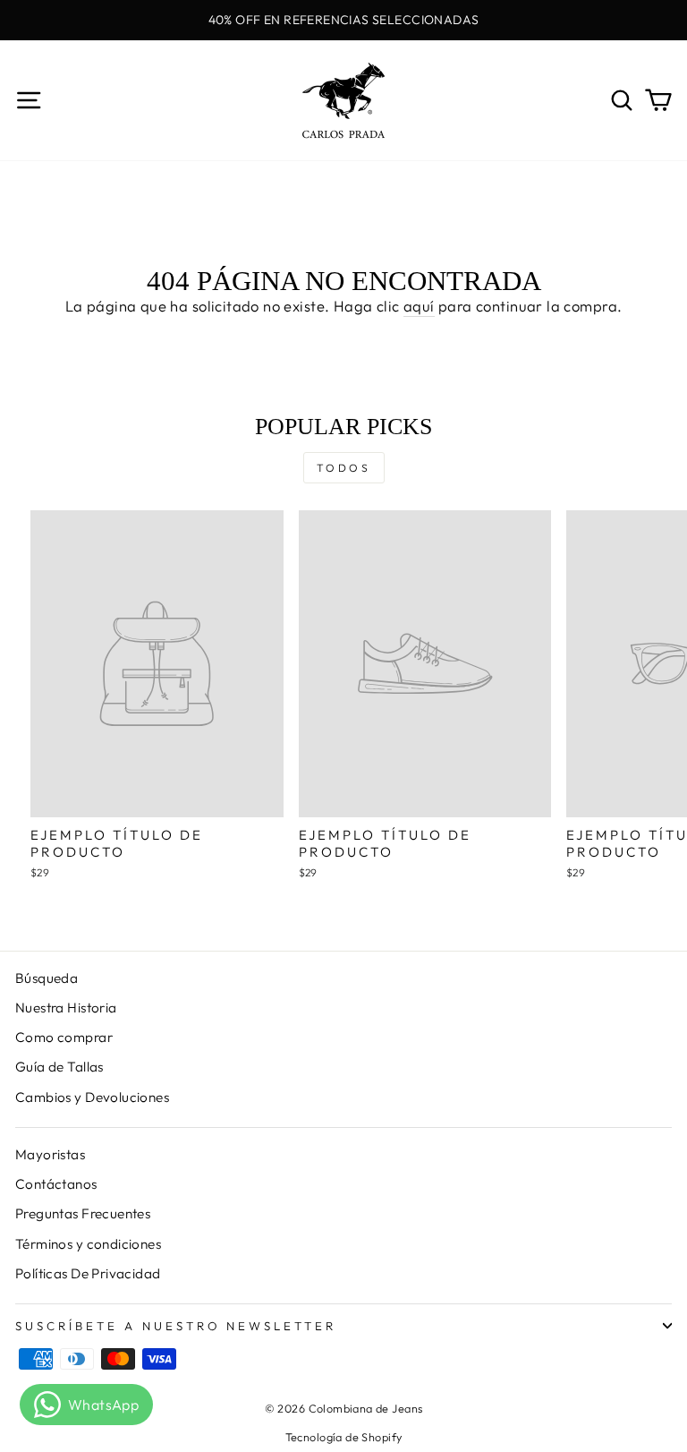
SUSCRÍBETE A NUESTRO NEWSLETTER (175, 1326)
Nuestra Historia (66, 1007)
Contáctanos (56, 1183)
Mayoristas (50, 1154)
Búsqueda (46, 978)
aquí (419, 305)
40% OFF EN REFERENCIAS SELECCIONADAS (343, 20)
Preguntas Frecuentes (82, 1213)
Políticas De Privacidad (88, 1273)
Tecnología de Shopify (344, 1437)
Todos (344, 467)
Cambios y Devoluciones (92, 1097)
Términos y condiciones (88, 1243)
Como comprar (64, 1037)
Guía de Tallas (59, 1066)
